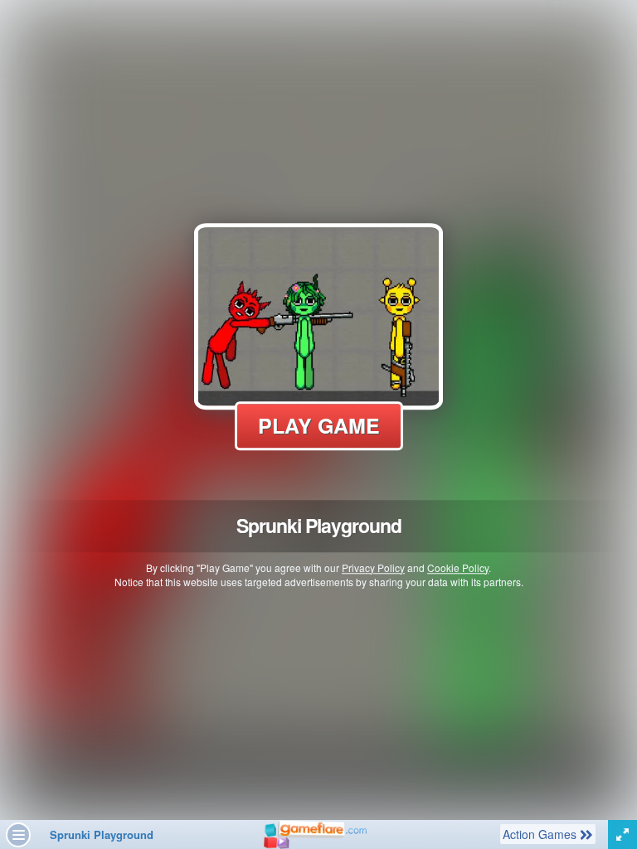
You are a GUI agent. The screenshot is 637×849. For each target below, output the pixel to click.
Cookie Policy (458, 567)
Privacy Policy (373, 567)
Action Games (541, 833)
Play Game (319, 425)
